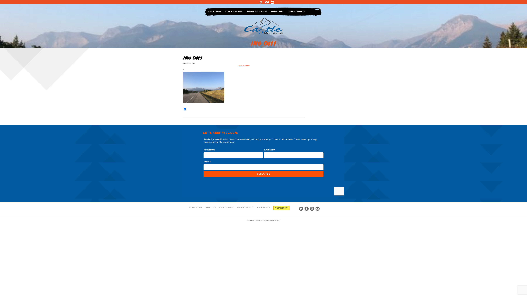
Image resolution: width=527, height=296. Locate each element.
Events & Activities (257, 11)
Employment (226, 207)
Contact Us (195, 207)
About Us (210, 207)
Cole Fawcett (244, 66)
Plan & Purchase (233, 11)
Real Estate (263, 207)
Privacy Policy (245, 207)
